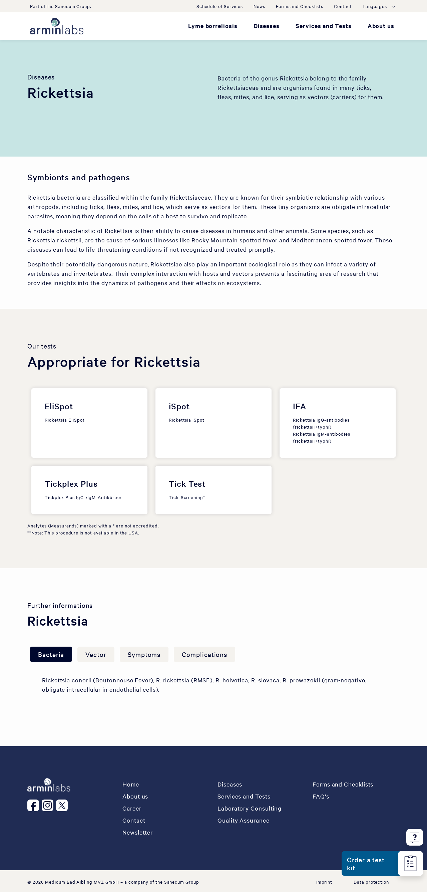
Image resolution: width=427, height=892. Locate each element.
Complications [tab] (204, 654)
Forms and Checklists (299, 6)
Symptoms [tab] (144, 654)
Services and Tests (324, 26)
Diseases (267, 26)
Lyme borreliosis (213, 26)
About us (381, 26)
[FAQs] (414, 836)
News (259, 6)
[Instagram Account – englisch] (49, 805)
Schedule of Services (219, 6)
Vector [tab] (95, 654)
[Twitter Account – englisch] (63, 805)
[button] (378, 6)
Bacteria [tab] (51, 654)
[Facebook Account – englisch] (34, 805)
